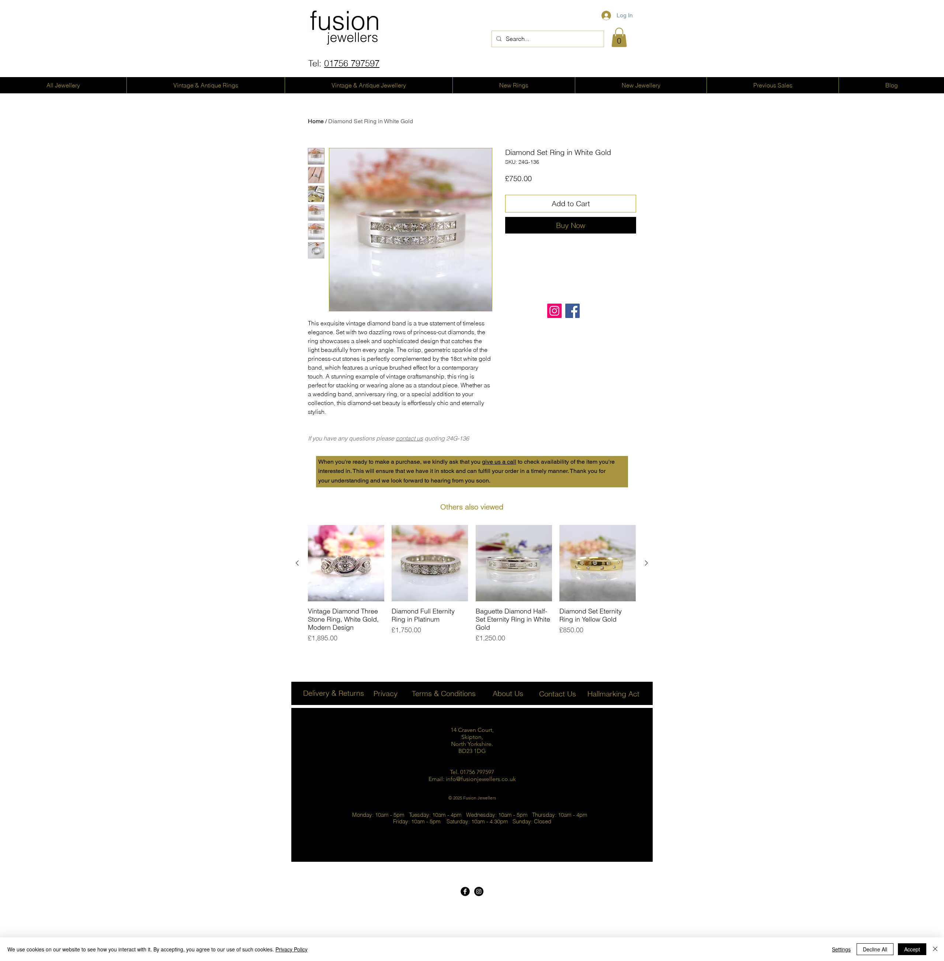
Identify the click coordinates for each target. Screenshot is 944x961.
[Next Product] (646, 563)
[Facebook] (572, 311)
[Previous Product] (297, 563)
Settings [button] (841, 949)
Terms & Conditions (444, 693)
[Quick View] (346, 563)
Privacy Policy (291, 949)
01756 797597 (351, 63)
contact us (409, 438)
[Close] (935, 949)
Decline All (875, 949)
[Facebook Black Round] (465, 891)
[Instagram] (554, 311)
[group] (472, 584)
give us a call (499, 461)
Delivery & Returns (333, 693)
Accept (912, 949)
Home (316, 121)
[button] (619, 37)
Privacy (386, 693)
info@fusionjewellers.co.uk (481, 778)
